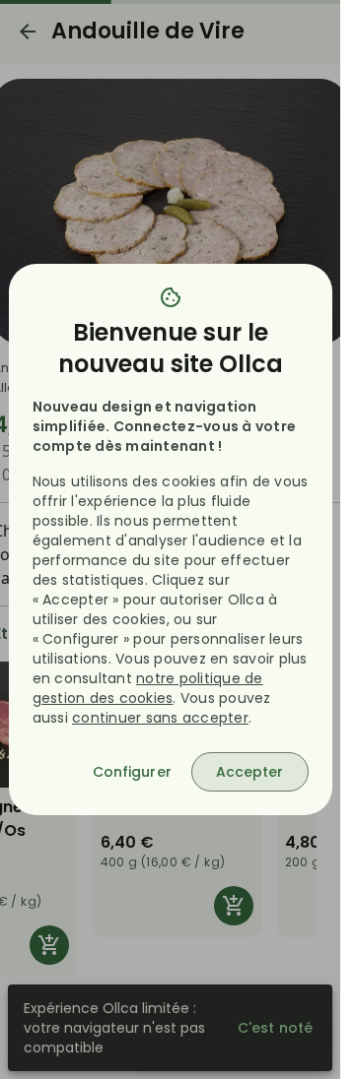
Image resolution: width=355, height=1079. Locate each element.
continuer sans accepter (160, 718)
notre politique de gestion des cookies (148, 688)
